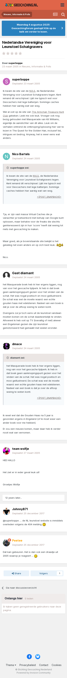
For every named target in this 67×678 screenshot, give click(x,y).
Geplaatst (26, 83)
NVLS (32, 90)
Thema (10, 665)
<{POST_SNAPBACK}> (49, 196)
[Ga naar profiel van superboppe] (6, 81)
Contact (43, 665)
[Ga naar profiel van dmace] (6, 346)
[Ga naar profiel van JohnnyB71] (6, 511)
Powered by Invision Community (34, 672)
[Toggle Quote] (8, 167)
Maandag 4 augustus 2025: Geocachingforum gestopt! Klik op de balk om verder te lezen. (33, 28)
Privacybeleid (27, 665)
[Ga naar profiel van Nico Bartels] (6, 156)
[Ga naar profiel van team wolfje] (6, 450)
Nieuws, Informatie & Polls (36, 66)
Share (17, 573)
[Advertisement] (33, 635)
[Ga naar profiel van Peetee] (6, 542)
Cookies (56, 665)
